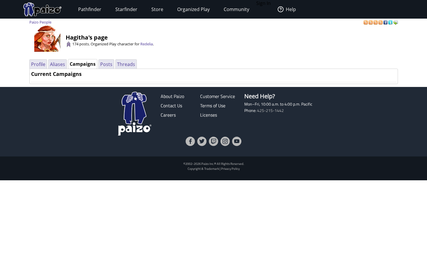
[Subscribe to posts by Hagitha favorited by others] (371, 22)
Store (157, 9)
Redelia (146, 44)
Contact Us (171, 105)
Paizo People (40, 22)
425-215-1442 (270, 110)
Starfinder (126, 9)
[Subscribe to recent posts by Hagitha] (366, 22)
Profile (38, 64)
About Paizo (172, 96)
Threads (126, 64)
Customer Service (217, 96)
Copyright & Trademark (203, 168)
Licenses (208, 114)
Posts (106, 64)
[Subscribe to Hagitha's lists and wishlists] (380, 22)
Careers (168, 114)
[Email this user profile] (395, 22)
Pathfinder (89, 9)
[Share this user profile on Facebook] (385, 22)
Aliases (57, 64)
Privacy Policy (230, 168)
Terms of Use (212, 105)
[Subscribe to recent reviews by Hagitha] (376, 22)
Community (236, 9)
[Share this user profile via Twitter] (390, 22)
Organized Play (193, 9)
